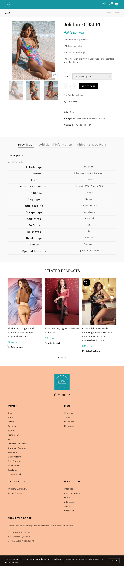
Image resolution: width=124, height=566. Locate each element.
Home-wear (13, 435)
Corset (11, 421)
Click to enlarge (54, 75)
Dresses (12, 426)
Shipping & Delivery (17, 489)
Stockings (13, 470)
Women (102, 118)
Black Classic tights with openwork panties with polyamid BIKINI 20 (21, 332)
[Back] (7, 13)
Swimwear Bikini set (17, 448)
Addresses (69, 502)
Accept (113, 561)
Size (66, 76)
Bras (10, 413)
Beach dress (14, 452)
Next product (116, 13)
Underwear (69, 426)
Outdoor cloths (15, 474)
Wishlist (105, 3)
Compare (72, 101)
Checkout (69, 510)
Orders (67, 497)
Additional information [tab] (55, 144)
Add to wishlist (75, 95)
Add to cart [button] (17, 347)
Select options (92, 351)
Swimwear (69, 421)
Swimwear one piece (86, 118)
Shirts (67, 417)
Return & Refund (16, 493)
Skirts (10, 439)
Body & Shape (14, 461)
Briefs (10, 417)
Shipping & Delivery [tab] (91, 144)
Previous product (109, 13)
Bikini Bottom (14, 457)
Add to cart (88, 86)
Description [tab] (26, 144)
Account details (72, 493)
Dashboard (69, 489)
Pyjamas (12, 430)
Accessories (14, 465)
